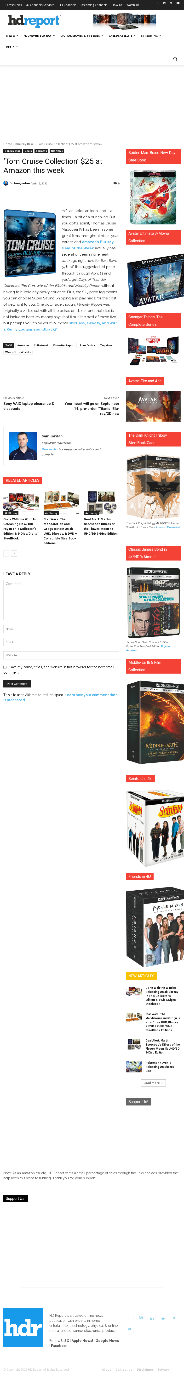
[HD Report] (34, 21)
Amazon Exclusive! (168, 527)
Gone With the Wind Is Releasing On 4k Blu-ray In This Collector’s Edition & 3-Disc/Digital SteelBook (20, 528)
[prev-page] (6, 553)
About (106, 1370)
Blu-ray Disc (24, 144)
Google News (107, 1341)
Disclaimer (145, 1370)
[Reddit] (163, 1318)
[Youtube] (178, 3)
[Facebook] (158, 3)
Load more (152, 1083)
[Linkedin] (152, 1318)
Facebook (59, 1346)
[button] (175, 58)
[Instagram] (164, 3)
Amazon (23, 345)
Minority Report (64, 345)
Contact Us (123, 1370)
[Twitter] (171, 3)
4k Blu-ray (11, 513)
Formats (41, 151)
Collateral (41, 345)
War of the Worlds (18, 352)
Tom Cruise (87, 345)
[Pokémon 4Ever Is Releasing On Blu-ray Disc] (134, 1066)
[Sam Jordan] (6, 183)
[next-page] (14, 553)
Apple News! (82, 1341)
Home (7, 144)
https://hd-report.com (56, 443)
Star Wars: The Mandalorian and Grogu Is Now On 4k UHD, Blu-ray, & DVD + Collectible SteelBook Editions (162, 1022)
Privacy (163, 1370)
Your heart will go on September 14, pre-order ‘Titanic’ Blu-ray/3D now (91, 408)
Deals (28, 151)
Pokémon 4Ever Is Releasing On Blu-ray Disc (159, 1067)
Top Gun (106, 345)
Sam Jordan (21, 183)
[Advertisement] (92, 100)
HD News (57, 151)
